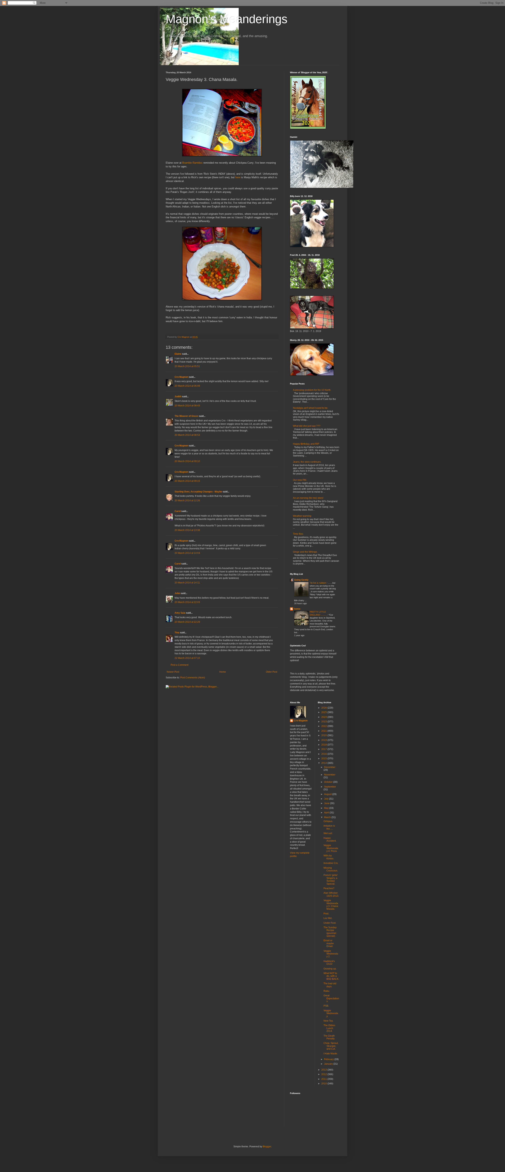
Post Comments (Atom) (192, 677)
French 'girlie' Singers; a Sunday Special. (331, 879)
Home (222, 671)
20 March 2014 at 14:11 (187, 582)
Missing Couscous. (331, 869)
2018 (324, 744)
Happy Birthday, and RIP (306, 444)
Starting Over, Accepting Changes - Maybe (198, 491)
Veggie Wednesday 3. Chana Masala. (331, 904)
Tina (177, 632)
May (326, 808)
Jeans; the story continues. (307, 461)
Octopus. (328, 821)
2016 (324, 754)
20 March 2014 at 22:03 (187, 602)
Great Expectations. (331, 998)
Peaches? (329, 888)
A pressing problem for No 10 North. (312, 390)
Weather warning (302, 516)
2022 (324, 726)
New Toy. (328, 1020)
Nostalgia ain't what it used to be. (310, 408)
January (328, 1063)
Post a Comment (179, 665)
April (327, 812)
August (328, 794)
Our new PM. (300, 480)
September (330, 786)
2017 (324, 749)
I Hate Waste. (331, 1053)
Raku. (327, 991)
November (329, 774)
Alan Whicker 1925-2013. (331, 894)
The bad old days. (330, 985)
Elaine (178, 354)
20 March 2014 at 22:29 (187, 622)
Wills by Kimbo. (329, 857)
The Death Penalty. (329, 1037)
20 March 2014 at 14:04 (187, 553)
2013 (324, 1069)
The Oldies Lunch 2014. (329, 1028)
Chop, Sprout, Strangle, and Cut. (331, 1046)
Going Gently (301, 579)
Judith (178, 396)
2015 (324, 758)
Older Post (271, 671)
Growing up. (330, 968)
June (327, 803)
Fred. (326, 913)
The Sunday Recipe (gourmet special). (330, 931)
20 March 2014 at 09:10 (187, 461)
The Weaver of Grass (186, 416)
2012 (324, 1074)
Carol (178, 511)
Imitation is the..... (329, 827)
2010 (324, 1083)
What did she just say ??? (306, 426)
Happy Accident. (330, 839)
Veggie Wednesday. (331, 1013)
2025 (324, 712)
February (329, 1059)
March (327, 817)
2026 (324, 707)
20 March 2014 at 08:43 (187, 405)
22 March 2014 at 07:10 (187, 658)
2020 (324, 735)
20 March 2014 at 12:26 (187, 500)
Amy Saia (180, 612)
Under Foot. (330, 923)
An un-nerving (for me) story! (308, 498)
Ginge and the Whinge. (305, 551)
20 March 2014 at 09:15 (187, 481)
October (328, 782)
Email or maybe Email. (329, 943)
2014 (324, 763)
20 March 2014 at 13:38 (187, 530)
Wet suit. (328, 833)
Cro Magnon (181, 377)
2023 (324, 721)
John (177, 593)
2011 (324, 1079)
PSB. (326, 1005)
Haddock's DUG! (329, 962)
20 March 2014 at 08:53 (187, 435)
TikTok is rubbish (318, 583)
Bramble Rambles (192, 162)
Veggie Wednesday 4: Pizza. (331, 848)
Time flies (298, 534)
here (237, 177)
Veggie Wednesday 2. (331, 954)
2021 (324, 730)
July (326, 798)
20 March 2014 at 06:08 (187, 385)
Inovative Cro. (331, 863)
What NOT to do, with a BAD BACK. (331, 976)
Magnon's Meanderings (226, 19)
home (297, 609)
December (329, 767)
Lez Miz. (328, 918)
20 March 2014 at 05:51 (187, 366)
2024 (324, 717)
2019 (324, 740)
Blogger (267, 1146)
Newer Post (173, 671)
